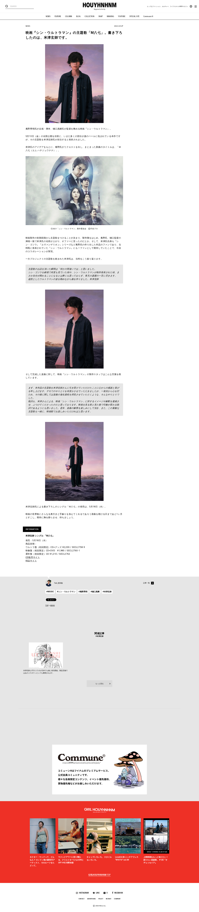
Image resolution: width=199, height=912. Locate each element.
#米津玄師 (107, 592)
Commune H (148, 16)
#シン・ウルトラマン (66, 592)
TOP (46, 605)
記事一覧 (146, 583)
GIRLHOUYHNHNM (99, 875)
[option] (43, 842)
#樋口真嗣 (95, 592)
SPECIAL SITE (134, 16)
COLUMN (68, 16)
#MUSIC (50, 592)
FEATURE (58, 16)
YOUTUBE (121, 16)
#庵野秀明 (83, 592)
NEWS (48, 16)
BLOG (78, 16)
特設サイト (31, 560)
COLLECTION (89, 16)
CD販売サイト (33, 557)
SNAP (100, 16)
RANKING (110, 16)
